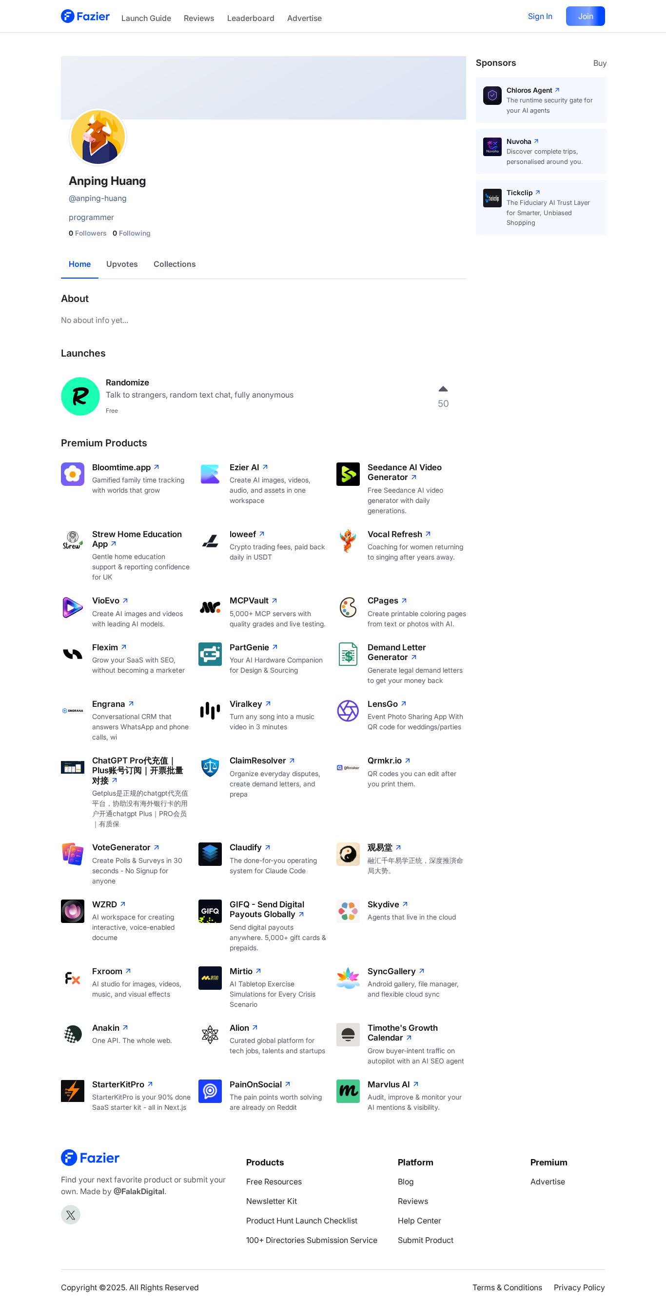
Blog (406, 1181)
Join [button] (585, 16)
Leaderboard (250, 18)
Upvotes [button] (122, 264)
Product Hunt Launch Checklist (301, 1220)
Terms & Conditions (507, 1287)
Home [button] (80, 264)
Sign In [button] (540, 16)
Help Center (419, 1220)
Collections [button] (175, 264)
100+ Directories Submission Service (311, 1240)
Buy (600, 63)
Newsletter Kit (271, 1201)
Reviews (199, 18)
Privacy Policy (579, 1287)
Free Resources (274, 1181)
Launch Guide (146, 18)
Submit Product (425, 1240)
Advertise (304, 18)
